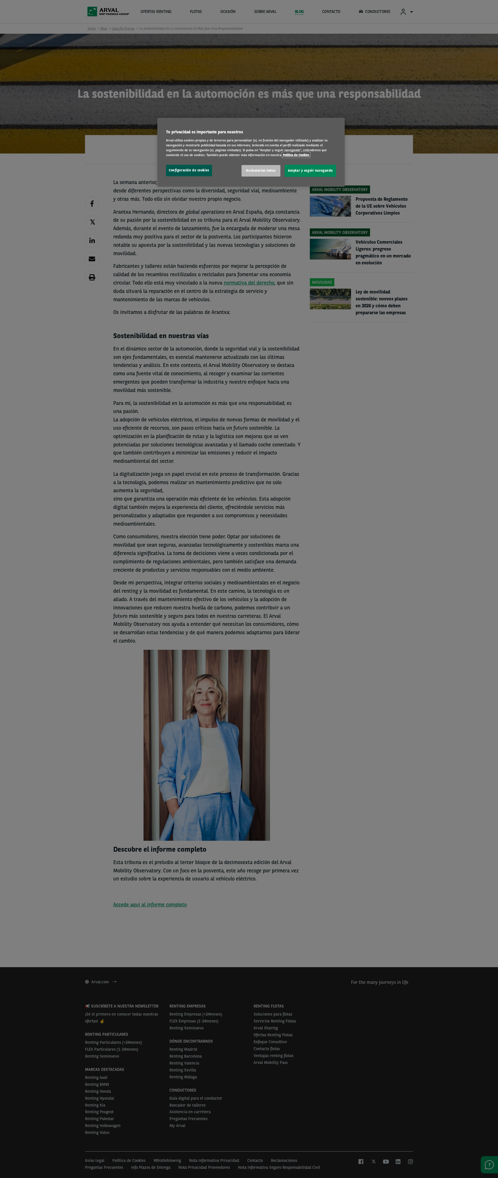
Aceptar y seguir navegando (310, 170)
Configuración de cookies (189, 170)
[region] (251, 152)
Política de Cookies (296, 155)
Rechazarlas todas (261, 170)
